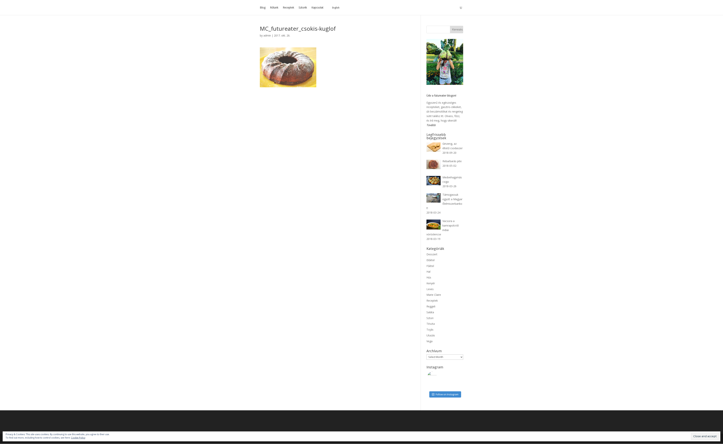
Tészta (430, 323)
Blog (262, 7)
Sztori (429, 318)
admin (267, 35)
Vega (429, 341)
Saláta (430, 312)
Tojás (429, 329)
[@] (437, 376)
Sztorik (303, 7)
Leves (430, 289)
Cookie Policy (78, 437)
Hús (428, 277)
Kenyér (430, 283)
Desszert (431, 254)
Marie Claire (433, 295)
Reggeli (430, 306)
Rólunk (274, 7)
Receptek (288, 7)
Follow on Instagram (447, 394)
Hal (428, 271)
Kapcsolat (317, 7)
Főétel (430, 266)
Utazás (430, 335)
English (335, 7)
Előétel (430, 260)
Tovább (431, 125)
